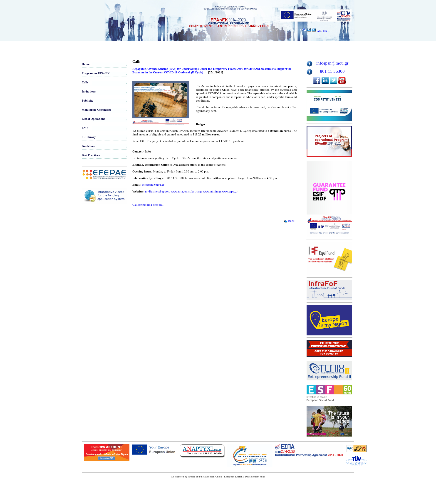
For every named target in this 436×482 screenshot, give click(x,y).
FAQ (85, 128)
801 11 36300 (332, 71)
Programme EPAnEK (96, 73)
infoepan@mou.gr (153, 184)
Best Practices (91, 155)
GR (319, 30)
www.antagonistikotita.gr (186, 191)
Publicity (87, 100)
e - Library (89, 137)
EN (325, 30)
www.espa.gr (229, 191)
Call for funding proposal (148, 204)
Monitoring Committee (96, 109)
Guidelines (88, 146)
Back (291, 220)
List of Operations (93, 118)
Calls (85, 82)
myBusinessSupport (157, 191)
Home (85, 64)
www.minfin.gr (212, 191)
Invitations (89, 91)
